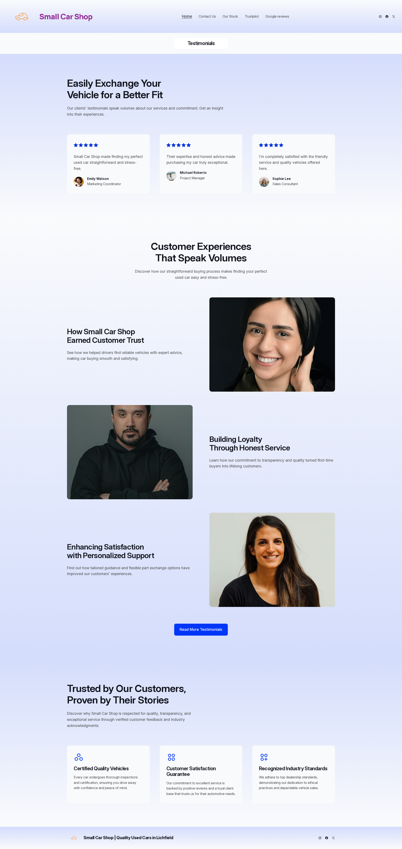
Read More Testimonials (201, 629)
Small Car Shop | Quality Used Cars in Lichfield (128, 837)
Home (187, 16)
